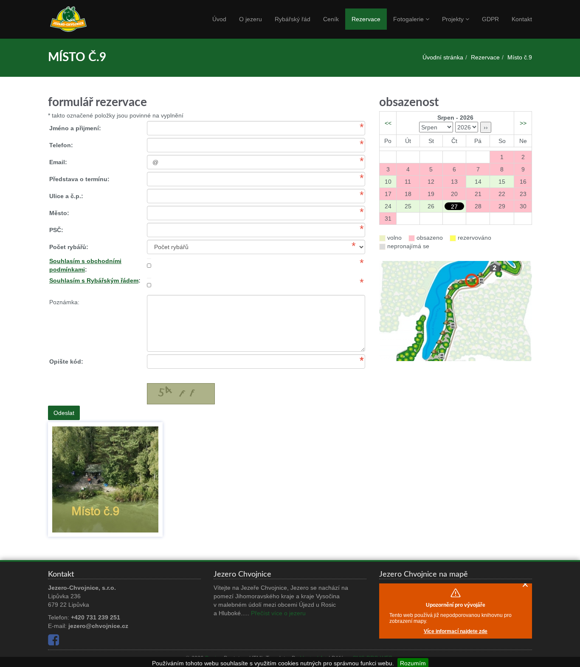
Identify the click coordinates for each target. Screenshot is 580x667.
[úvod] (82, 19)
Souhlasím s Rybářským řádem (93, 280)
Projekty (453, 19)
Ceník (331, 19)
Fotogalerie (409, 19)
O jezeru (250, 19)
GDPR (490, 19)
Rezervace (366, 19)
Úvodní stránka (442, 57)
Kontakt (522, 19)
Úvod (219, 19)
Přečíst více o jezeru (278, 613)
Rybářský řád (292, 19)
